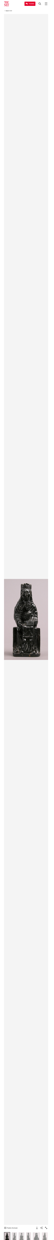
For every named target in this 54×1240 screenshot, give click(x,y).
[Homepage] (6, 3)
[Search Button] (40, 4)
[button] (26, 619)
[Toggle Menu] (46, 4)
